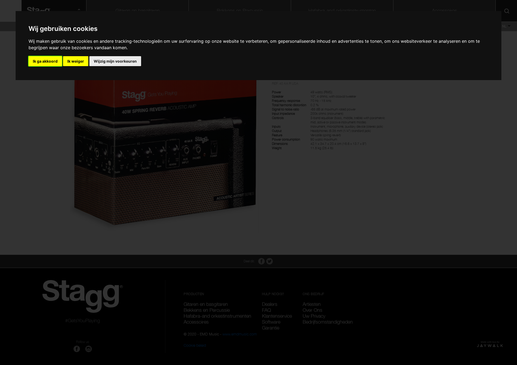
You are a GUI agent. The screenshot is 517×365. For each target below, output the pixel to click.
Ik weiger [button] (75, 61)
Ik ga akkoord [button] (45, 61)
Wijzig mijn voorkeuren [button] (115, 61)
